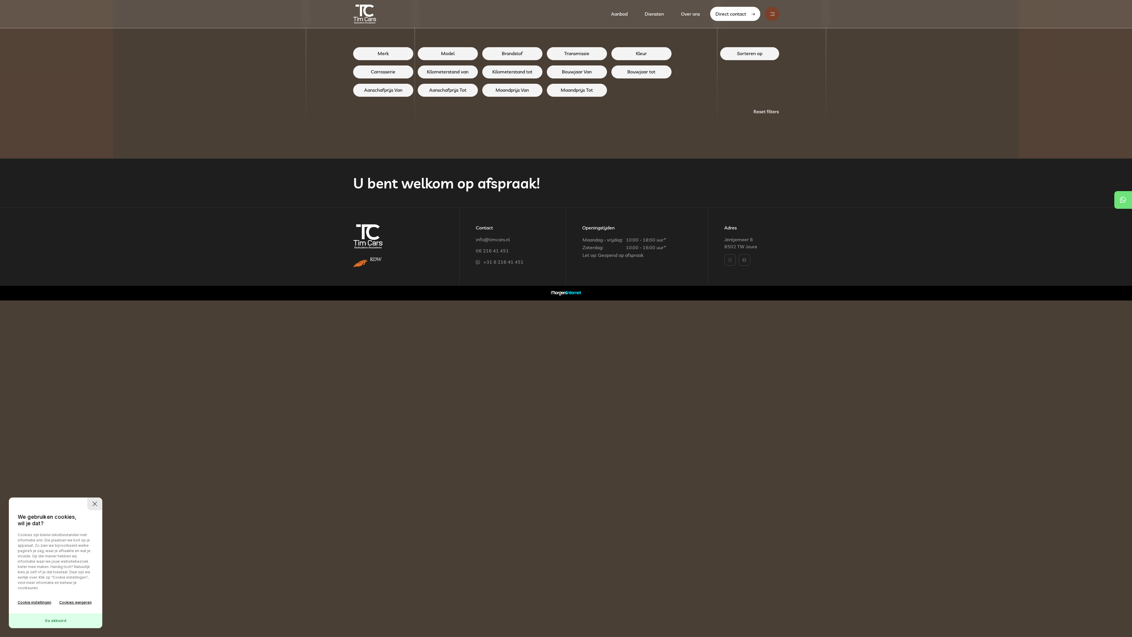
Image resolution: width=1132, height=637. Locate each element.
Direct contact (730, 14)
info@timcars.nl (493, 239)
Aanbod (619, 14)
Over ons (690, 14)
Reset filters (766, 111)
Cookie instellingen (34, 602)
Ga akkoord (55, 620)
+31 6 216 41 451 (503, 262)
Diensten (654, 14)
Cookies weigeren (75, 602)
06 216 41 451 (492, 251)
